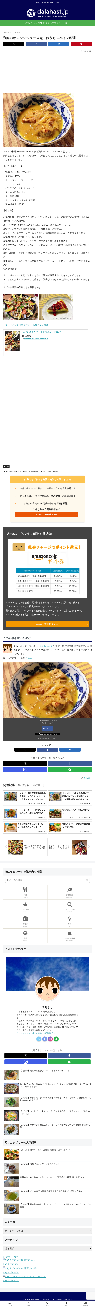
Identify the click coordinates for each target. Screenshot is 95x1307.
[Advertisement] (47, 71)
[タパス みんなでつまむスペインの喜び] (12, 341)
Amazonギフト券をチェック (47, 624)
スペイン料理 (46, 471)
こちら (28, 658)
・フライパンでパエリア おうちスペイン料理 (25, 325)
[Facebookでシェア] (36, 44)
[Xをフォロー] (25, 763)
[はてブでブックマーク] (58, 44)
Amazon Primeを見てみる (46, 514)
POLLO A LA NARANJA (13, 471)
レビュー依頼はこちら (46, 1033)
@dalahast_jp (46, 646)
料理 (7, 466)
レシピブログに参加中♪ (11, 1257)
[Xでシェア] (13, 44)
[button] (87, 880)
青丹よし (47, 1007)
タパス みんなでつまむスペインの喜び (41, 332)
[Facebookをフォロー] (70, 763)
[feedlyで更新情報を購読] (70, 769)
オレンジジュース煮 (32, 471)
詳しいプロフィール (25, 1033)
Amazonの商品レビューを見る (36, 339)
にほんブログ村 (11, 1264)
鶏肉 (56, 471)
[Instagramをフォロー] (25, 769)
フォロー (48, 728)
